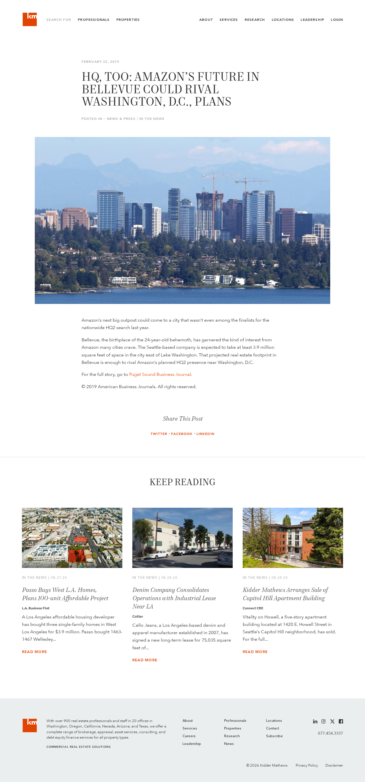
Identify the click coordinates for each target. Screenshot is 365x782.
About (206, 20)
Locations (283, 20)
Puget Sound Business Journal (160, 374)
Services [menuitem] (189, 728)
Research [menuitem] (232, 736)
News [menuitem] (229, 744)
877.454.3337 (330, 733)
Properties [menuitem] (232, 728)
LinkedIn (205, 434)
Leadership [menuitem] (191, 744)
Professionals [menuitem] (235, 721)
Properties (128, 20)
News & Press (121, 119)
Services (229, 20)
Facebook (181, 434)
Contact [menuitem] (272, 728)
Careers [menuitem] (189, 736)
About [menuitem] (187, 721)
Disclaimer (334, 765)
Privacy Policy (307, 765)
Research (255, 20)
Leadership (312, 20)
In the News (152, 119)
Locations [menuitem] (274, 721)
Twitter (159, 434)
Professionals (94, 20)
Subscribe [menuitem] (274, 736)
